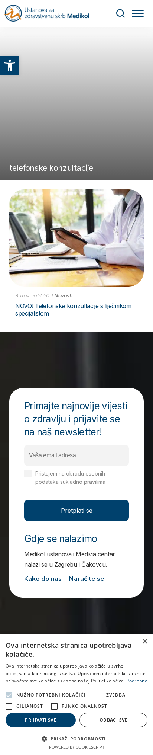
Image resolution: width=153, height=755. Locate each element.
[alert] (76, 694)
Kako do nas (43, 578)
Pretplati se (76, 510)
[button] (9, 65)
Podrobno (136, 681)
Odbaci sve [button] (114, 720)
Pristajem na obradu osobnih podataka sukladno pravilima (79, 481)
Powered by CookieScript (76, 747)
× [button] (144, 641)
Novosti (63, 295)
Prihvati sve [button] (40, 720)
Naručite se (86, 578)
